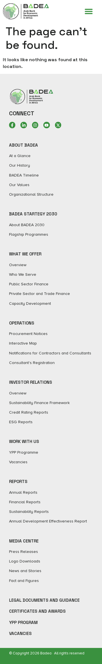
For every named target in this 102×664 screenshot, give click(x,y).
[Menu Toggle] (88, 11)
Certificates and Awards (37, 611)
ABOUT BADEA (23, 145)
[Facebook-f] (12, 125)
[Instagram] (35, 125)
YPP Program (23, 622)
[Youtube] (46, 125)
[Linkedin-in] (23, 125)
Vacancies (20, 633)
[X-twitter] (58, 125)
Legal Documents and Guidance (44, 600)
